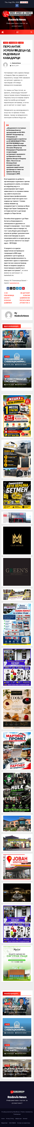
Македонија (13, 42)
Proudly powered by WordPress (11, 1112)
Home (3, 1118)
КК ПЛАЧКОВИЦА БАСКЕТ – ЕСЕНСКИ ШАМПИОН (9, 298)
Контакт (25, 1118)
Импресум (18, 1118)
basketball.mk (14, 283)
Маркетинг (4, 1123)
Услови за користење (23, 1123)
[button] (31, 32)
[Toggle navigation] (17, 32)
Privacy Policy (10, 1118)
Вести (6, 42)
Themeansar (16, 1114)
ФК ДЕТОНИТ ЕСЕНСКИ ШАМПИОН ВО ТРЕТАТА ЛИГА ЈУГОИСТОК (24, 298)
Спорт (21, 42)
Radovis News (17, 20)
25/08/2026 (10, 1012)
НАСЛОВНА (12, 1123)
